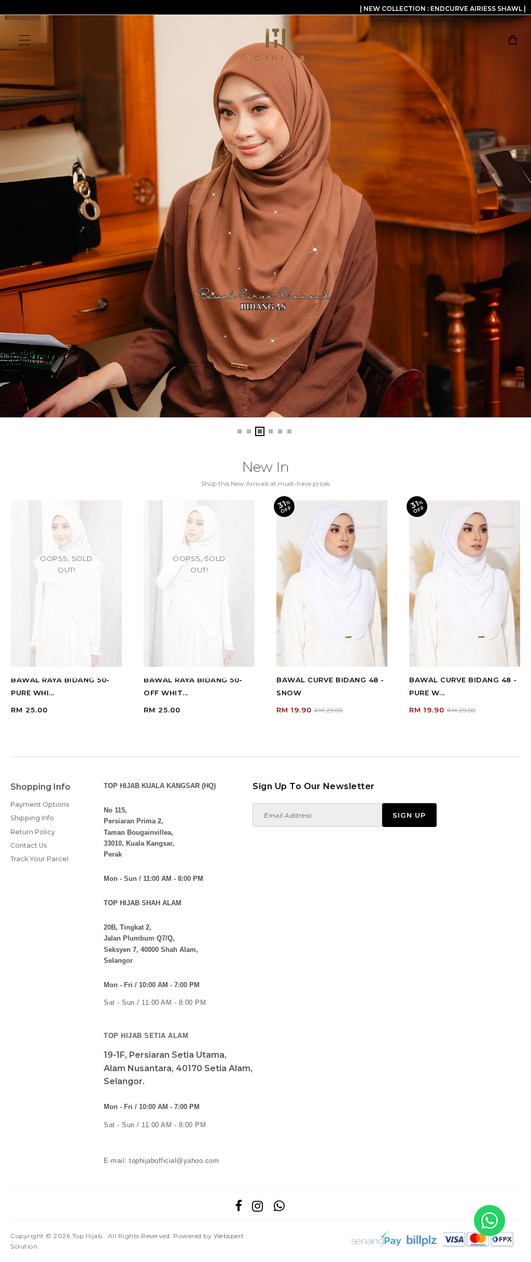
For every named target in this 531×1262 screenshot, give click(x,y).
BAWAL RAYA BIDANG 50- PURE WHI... (60, 686)
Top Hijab (87, 1236)
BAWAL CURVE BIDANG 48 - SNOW (330, 686)
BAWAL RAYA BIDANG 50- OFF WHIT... (193, 686)
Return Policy (32, 832)
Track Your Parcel (39, 859)
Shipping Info (32, 818)
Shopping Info (40, 787)
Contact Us (28, 845)
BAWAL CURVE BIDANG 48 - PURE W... (463, 686)
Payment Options (39, 804)
